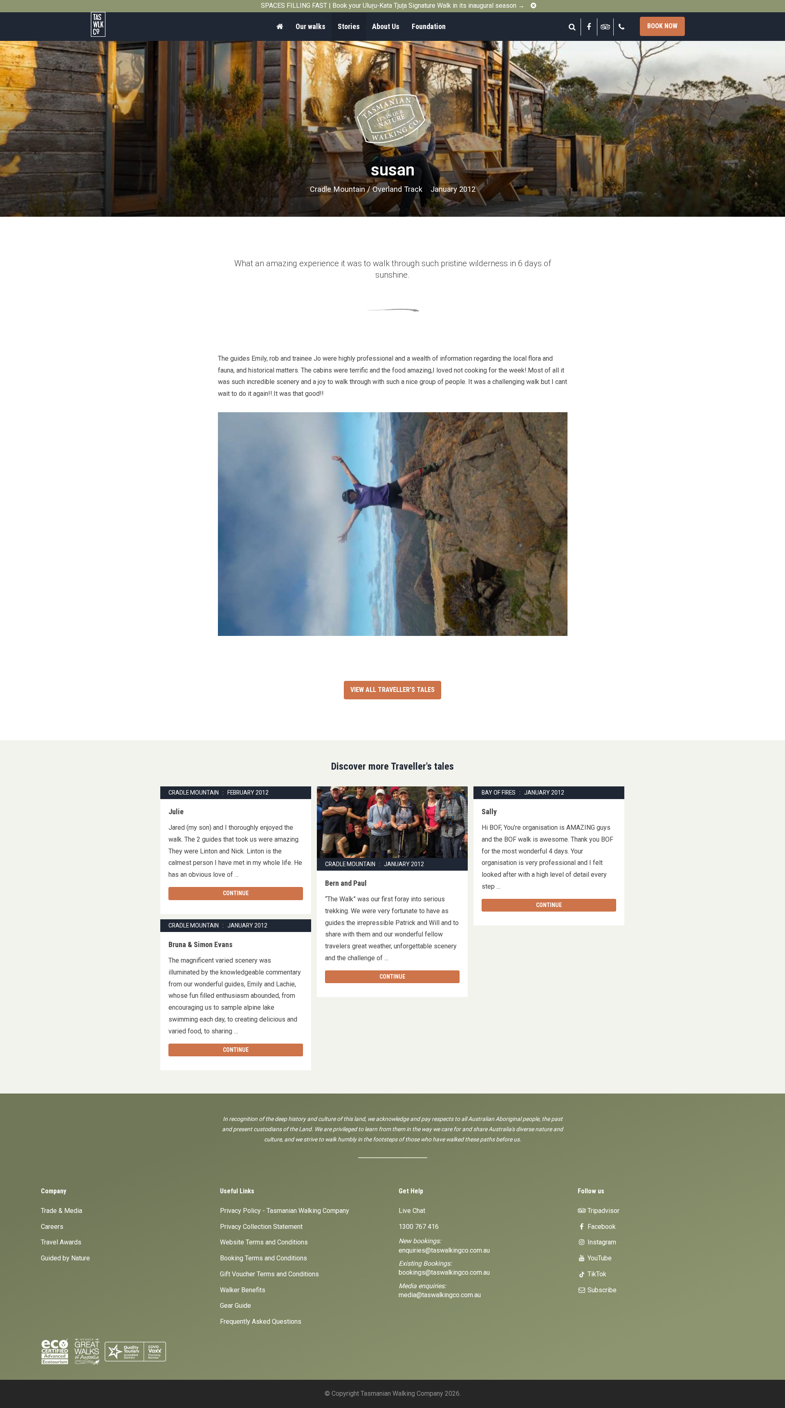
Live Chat (412, 1211)
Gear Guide (235, 1305)
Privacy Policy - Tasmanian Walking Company (284, 1211)
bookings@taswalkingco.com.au (444, 1272)
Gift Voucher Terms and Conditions (269, 1274)
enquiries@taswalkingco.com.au (444, 1250)
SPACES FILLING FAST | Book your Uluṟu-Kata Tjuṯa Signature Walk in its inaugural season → (393, 5)
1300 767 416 (419, 1227)
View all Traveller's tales (392, 690)
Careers (52, 1227)
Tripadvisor (602, 1211)
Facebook (601, 1227)
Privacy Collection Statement (261, 1227)
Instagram (601, 1242)
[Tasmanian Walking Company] (121, 24)
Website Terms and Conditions (264, 1242)
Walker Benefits (242, 1290)
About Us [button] (385, 26)
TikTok (596, 1274)
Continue (236, 893)
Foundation (429, 26)
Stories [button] (349, 26)
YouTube (599, 1258)
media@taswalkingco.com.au (440, 1295)
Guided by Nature (65, 1258)
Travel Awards (61, 1242)
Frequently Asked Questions (260, 1321)
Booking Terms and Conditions (263, 1258)
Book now (662, 26)
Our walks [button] (310, 26)
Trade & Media (61, 1211)
